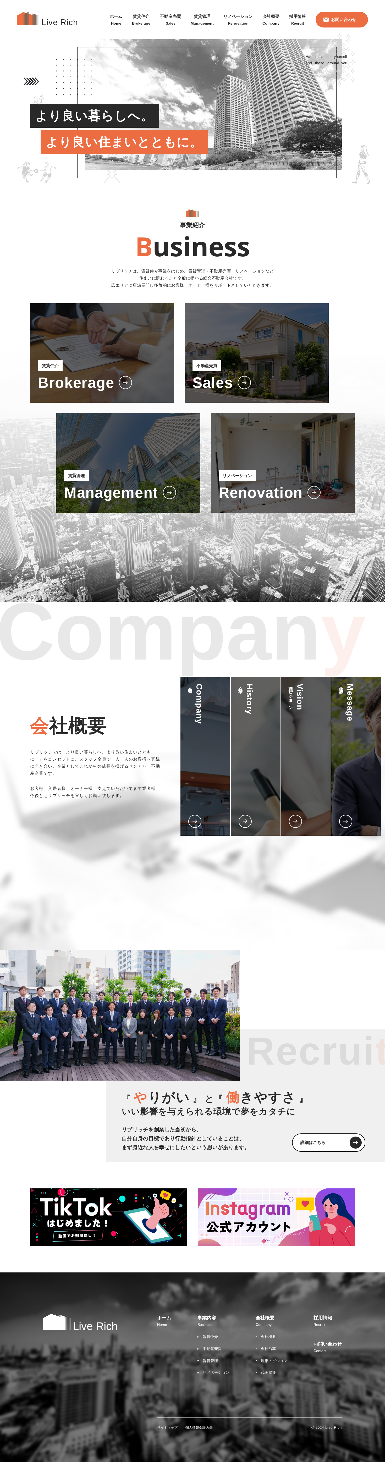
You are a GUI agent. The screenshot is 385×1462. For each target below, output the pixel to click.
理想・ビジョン (274, 1361)
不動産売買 (212, 1349)
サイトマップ (167, 1428)
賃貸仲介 (210, 1336)
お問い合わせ (343, 19)
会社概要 (268, 1336)
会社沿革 (268, 1349)
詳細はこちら (313, 1142)
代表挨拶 (268, 1372)
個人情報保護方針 (199, 1428)
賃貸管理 (210, 1361)
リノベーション (216, 1372)
